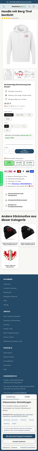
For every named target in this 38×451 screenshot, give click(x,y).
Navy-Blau (20, 115)
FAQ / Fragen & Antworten (12, 316)
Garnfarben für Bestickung (12, 320)
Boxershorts (7, 365)
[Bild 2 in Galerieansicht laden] (19, 74)
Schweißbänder (8, 361)
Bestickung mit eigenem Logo (13, 341)
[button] (4, 6)
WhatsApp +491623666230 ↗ (22, 184)
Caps (5, 369)
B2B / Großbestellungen (11, 333)
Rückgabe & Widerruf (10, 296)
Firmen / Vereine (9, 337)
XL (24, 126)
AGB (5, 301)
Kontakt (6, 305)
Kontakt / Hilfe (8, 329)
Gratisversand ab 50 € (17, 108)
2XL (7, 130)
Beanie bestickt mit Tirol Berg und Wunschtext (10, 243)
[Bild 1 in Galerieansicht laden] (8, 74)
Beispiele (6, 325)
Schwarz (9, 115)
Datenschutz (7, 292)
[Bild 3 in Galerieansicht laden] (30, 74)
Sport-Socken (8, 353)
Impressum (7, 284)
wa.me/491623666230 (19, 393)
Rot (29, 115)
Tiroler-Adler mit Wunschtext (10, 266)
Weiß (8, 119)
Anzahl (6, 147)
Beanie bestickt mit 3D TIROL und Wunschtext (28, 243)
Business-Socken (9, 357)
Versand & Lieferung (10, 288)
